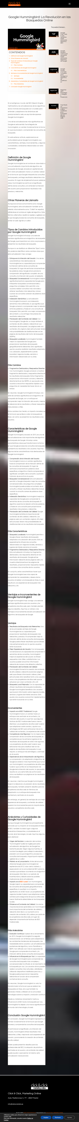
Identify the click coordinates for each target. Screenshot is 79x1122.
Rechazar (58, 1117)
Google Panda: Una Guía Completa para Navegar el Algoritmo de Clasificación (63, 75)
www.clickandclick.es (30, 1112)
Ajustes (69, 1117)
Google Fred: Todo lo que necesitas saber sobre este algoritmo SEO (63, 38)
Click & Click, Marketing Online (54, 1112)
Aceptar (46, 1117)
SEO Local (23, 882)
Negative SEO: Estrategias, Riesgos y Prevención (63, 93)
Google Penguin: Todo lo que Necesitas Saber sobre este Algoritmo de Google (64, 56)
